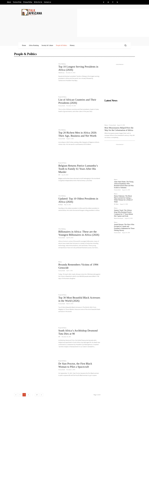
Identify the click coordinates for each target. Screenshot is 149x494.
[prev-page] (16, 394)
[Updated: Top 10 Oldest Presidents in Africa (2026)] (35, 209)
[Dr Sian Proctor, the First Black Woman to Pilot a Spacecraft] (35, 374)
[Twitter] (117, 2)
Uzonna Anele (61, 105)
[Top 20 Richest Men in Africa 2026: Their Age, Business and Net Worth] (35, 143)
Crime (41, 61)
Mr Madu (60, 204)
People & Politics (62, 97)
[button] (125, 45)
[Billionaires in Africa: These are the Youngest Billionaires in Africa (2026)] (35, 242)
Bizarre (28, 61)
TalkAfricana (61, 72)
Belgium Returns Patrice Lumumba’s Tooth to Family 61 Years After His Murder (78, 168)
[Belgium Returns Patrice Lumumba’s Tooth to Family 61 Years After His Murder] (35, 176)
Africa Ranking (19, 61)
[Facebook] (103, 2)
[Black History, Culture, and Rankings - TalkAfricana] (49, 12)
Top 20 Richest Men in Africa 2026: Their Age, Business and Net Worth (77, 134)
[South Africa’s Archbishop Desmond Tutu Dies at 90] (35, 341)
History (60, 261)
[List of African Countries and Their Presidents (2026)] (35, 110)
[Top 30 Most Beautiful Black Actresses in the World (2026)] (35, 308)
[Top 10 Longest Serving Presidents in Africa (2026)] (35, 77)
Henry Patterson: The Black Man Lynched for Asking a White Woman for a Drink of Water (123, 199)
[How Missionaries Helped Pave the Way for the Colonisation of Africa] (120, 113)
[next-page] (41, 394)
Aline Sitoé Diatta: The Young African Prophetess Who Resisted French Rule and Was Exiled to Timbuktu (124, 184)
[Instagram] (108, 2)
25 (37, 394)
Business (35, 61)
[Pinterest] (113, 2)
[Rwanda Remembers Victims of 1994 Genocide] (35, 275)
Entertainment (50, 61)
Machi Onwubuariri (118, 218)
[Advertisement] (113, 23)
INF (59, 174)
